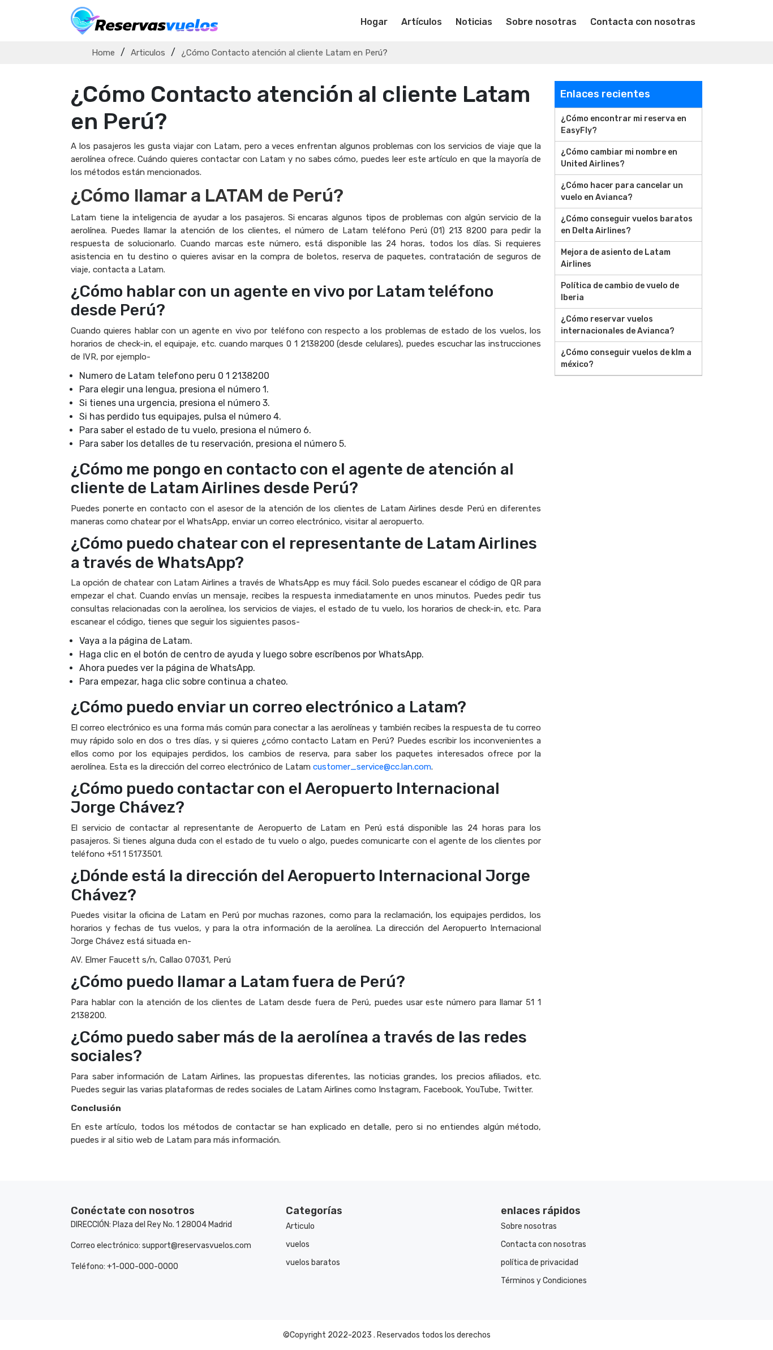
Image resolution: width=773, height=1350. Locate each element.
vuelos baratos (313, 1262)
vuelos (298, 1244)
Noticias (474, 21)
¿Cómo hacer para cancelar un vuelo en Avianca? (622, 191)
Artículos (421, 21)
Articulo (300, 1226)
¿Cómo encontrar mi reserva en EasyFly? (623, 124)
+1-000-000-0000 (142, 1266)
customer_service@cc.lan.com (372, 767)
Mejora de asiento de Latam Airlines (616, 258)
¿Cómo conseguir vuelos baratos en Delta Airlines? (627, 225)
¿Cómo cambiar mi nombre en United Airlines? (619, 158)
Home (103, 53)
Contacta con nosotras (642, 21)
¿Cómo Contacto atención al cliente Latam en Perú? (284, 53)
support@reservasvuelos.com (196, 1245)
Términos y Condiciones (544, 1280)
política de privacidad (539, 1262)
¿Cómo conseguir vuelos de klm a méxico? (626, 358)
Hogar (374, 21)
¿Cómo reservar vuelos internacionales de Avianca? (618, 325)
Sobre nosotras (541, 21)
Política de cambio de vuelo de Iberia (620, 291)
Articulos (148, 53)
